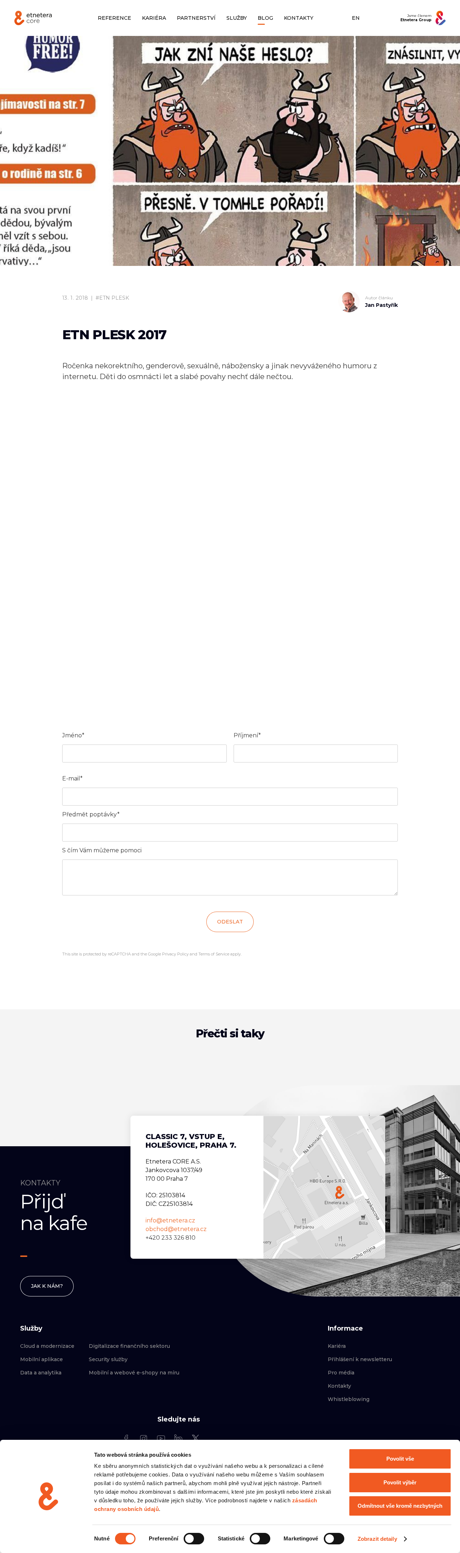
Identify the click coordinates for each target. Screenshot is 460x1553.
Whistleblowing (348, 1399)
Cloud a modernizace (47, 1346)
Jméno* (73, 735)
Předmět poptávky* (91, 814)
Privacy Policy (175, 954)
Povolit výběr (400, 1482)
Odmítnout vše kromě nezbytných (400, 1506)
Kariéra (337, 1346)
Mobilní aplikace (41, 1359)
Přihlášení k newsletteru (360, 1359)
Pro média (341, 1373)
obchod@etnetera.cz (176, 1229)
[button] (154, 18)
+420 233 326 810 (171, 1237)
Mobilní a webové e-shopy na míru (134, 1373)
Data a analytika (40, 1373)
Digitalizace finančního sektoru (129, 1346)
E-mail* (72, 778)
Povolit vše (400, 1459)
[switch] (194, 1538)
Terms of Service (213, 954)
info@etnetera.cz (170, 1220)
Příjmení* (247, 735)
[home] (33, 18)
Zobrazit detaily (377, 1539)
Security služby (108, 1359)
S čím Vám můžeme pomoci (102, 850)
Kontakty (339, 1386)
